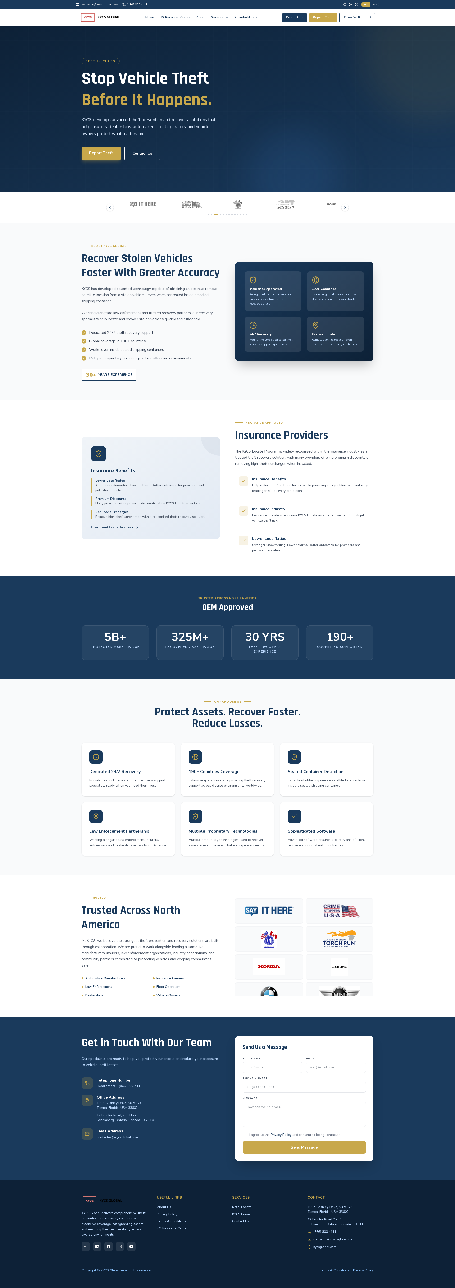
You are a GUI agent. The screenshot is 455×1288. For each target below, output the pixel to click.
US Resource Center (175, 17)
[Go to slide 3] (214, 214)
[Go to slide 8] (232, 214)
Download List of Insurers (112, 527)
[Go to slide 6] (226, 214)
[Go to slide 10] (237, 214)
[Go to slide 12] (243, 214)
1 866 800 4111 (137, 4)
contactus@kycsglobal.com (99, 4)
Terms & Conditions (171, 1221)
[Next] (345, 207)
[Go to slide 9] (235, 214)
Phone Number (255, 1078)
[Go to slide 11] (240, 214)
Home (149, 17)
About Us (164, 1207)
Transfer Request (357, 17)
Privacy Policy (281, 1134)
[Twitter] (350, 4)
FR (375, 4)
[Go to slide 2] (211, 214)
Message (250, 1098)
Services (217, 17)
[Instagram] (120, 1246)
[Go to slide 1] (208, 214)
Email (310, 1058)
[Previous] (110, 207)
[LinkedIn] (97, 1246)
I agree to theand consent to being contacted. (295, 1134)
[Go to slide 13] (246, 214)
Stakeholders (244, 17)
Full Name (251, 1058)
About (200, 17)
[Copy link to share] (86, 1246)
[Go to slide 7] (229, 214)
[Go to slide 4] (219, 214)
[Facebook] (344, 4)
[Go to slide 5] (223, 214)
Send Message (304, 1147)
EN (365, 4)
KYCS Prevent (242, 1214)
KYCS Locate (241, 1207)
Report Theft (323, 17)
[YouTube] (356, 4)
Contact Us (294, 17)
